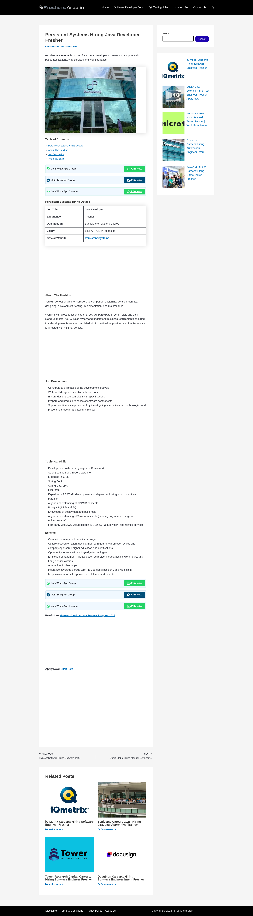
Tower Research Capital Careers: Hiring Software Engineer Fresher (68, 878)
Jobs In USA (180, 7)
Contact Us (199, 7)
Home (105, 7)
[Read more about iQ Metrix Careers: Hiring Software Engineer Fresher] (69, 799)
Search (202, 39)
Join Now (136, 168)
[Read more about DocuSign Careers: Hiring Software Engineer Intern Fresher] (122, 854)
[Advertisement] (95, 269)
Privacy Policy (94, 910)
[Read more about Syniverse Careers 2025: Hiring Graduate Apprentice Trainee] (122, 799)
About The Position (58, 150)
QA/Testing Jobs (158, 7)
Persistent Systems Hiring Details (65, 145)
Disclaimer (51, 910)
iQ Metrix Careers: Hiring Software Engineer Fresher (69, 823)
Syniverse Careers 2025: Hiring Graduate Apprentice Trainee (119, 823)
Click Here (66, 669)
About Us (110, 910)
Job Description (56, 154)
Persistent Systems (97, 238)
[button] (213, 7)
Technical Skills (56, 158)
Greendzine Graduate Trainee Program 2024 (87, 615)
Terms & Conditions (71, 910)
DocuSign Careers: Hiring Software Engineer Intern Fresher (121, 878)
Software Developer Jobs (128, 7)
